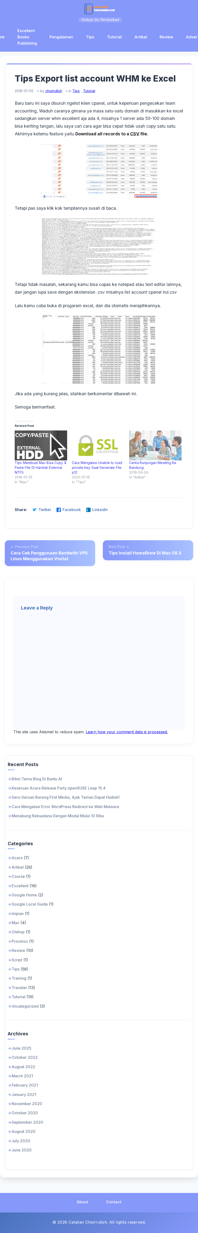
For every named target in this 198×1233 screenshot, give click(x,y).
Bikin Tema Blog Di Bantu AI (37, 778)
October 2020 (25, 1112)
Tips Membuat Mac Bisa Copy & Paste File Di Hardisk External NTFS (40, 467)
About (82, 1201)
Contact (113, 1201)
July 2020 (21, 1140)
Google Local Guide (30, 904)
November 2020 (27, 1103)
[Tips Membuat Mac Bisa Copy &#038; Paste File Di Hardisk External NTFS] (41, 445)
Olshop (18, 931)
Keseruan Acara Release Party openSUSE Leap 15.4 (59, 788)
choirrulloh (53, 91)
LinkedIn (100, 509)
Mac (15, 922)
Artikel (140, 37)
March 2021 (22, 1076)
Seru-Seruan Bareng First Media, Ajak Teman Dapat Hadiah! (66, 797)
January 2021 (24, 1094)
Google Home (24, 895)
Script (17, 959)
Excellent (20, 885)
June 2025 (21, 1048)
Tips (90, 37)
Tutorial (114, 37)
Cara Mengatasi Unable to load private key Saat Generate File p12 (97, 467)
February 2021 (25, 1085)
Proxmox (20, 941)
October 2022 (25, 1057)
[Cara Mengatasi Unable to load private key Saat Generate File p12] (98, 445)
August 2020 (23, 1131)
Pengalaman (61, 37)
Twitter (44, 509)
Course (18, 876)
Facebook (72, 509)
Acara (17, 857)
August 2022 (23, 1066)
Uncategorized (25, 1006)
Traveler (19, 987)
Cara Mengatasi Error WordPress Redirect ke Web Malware (65, 806)
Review (166, 37)
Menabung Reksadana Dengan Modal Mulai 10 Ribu (58, 815)
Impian (18, 913)
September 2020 (27, 1122)
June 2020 (22, 1150)
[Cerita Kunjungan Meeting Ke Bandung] (155, 445)
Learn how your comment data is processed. (127, 731)
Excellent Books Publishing (27, 36)
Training (19, 978)
